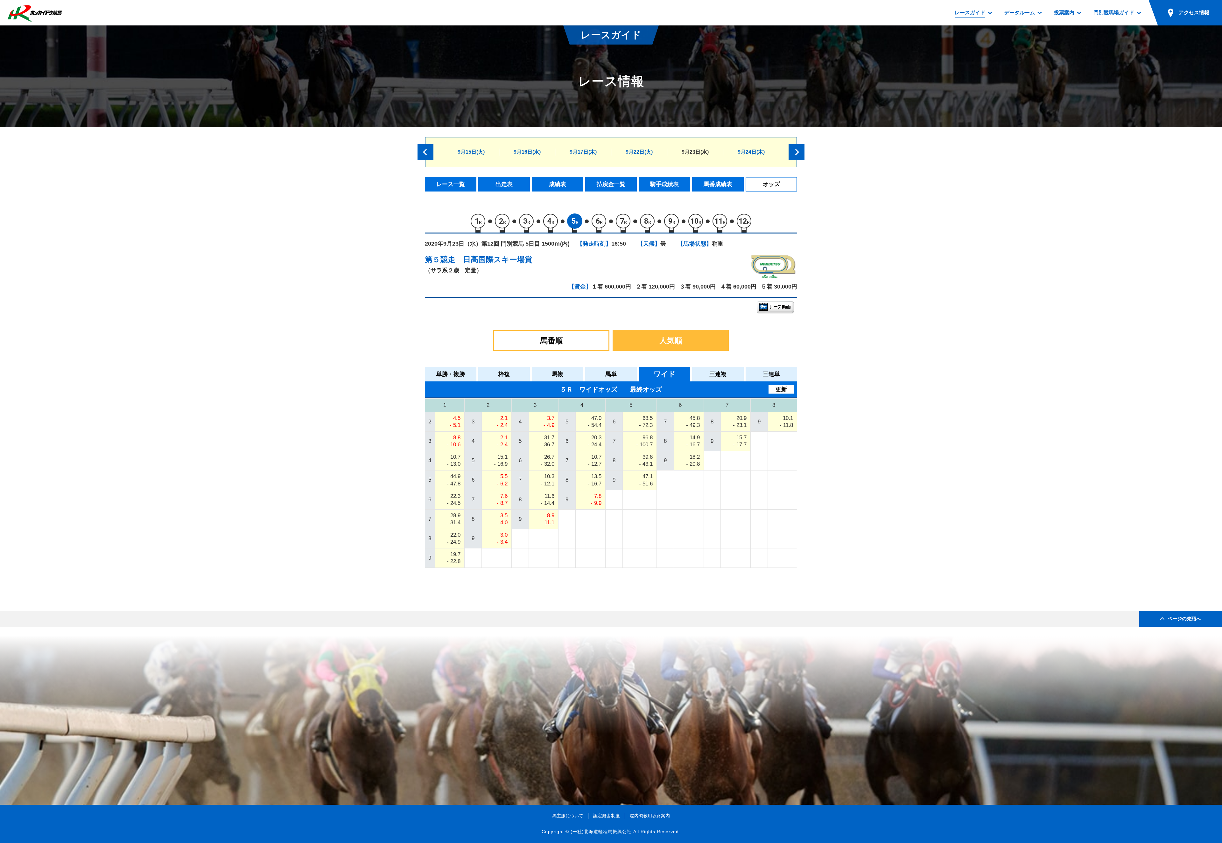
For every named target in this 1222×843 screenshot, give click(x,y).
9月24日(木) (751, 152)
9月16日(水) (527, 152)
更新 (781, 389)
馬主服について (567, 815)
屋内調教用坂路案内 (650, 815)
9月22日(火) (639, 152)
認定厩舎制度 (606, 815)
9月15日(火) (471, 152)
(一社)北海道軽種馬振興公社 (601, 831)
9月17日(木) (583, 152)
